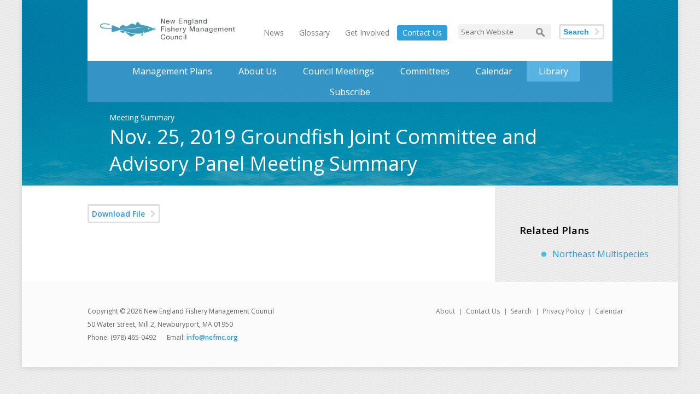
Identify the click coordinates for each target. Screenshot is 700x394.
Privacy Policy (563, 311)
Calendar (494, 71)
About (445, 311)
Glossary (314, 32)
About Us (257, 71)
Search (576, 31)
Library (553, 71)
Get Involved (367, 32)
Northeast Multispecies (600, 254)
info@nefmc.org (212, 337)
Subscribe (350, 92)
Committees (425, 71)
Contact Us (422, 32)
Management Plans (172, 71)
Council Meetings (338, 71)
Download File (118, 213)
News (274, 32)
